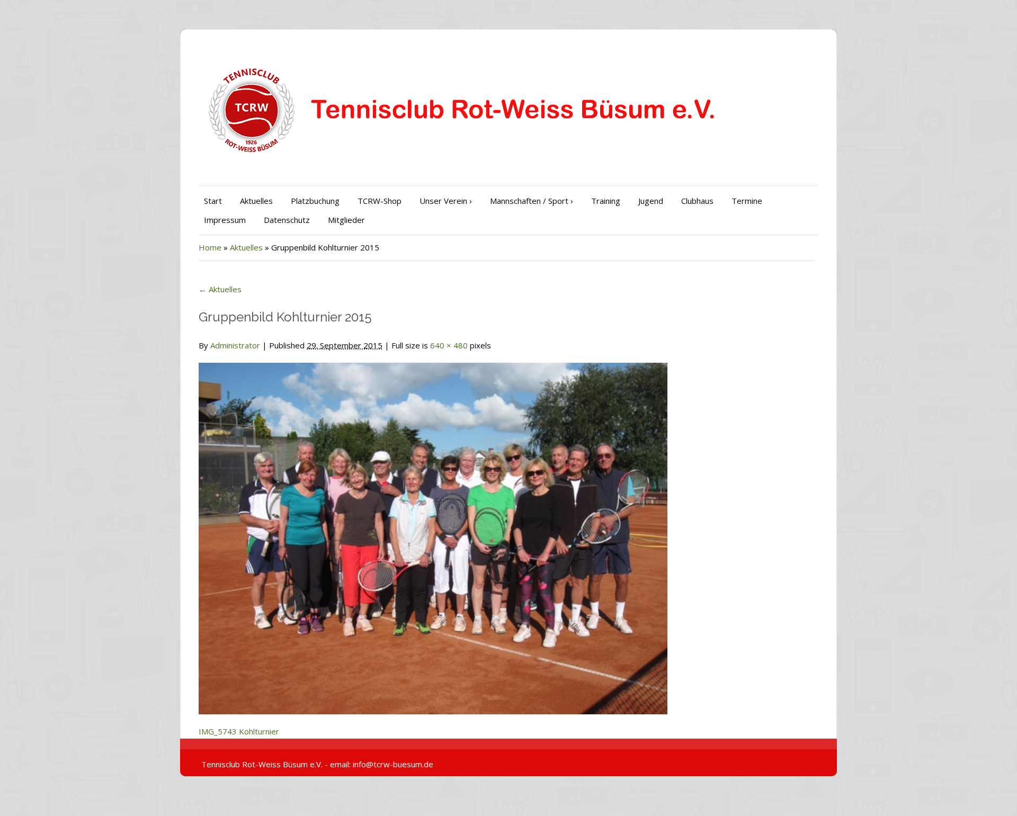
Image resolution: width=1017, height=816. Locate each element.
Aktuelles (256, 200)
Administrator (235, 345)
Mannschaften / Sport (531, 200)
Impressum (225, 219)
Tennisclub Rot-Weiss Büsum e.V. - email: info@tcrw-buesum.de (317, 764)
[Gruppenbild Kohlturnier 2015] (433, 532)
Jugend (650, 200)
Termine (746, 200)
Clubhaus (697, 200)
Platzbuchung (315, 200)
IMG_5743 (218, 731)
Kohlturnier (259, 731)
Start (213, 200)
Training (605, 200)
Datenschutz (287, 219)
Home (210, 247)
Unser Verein (446, 200)
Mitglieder (346, 219)
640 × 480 (449, 345)
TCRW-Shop (380, 200)
